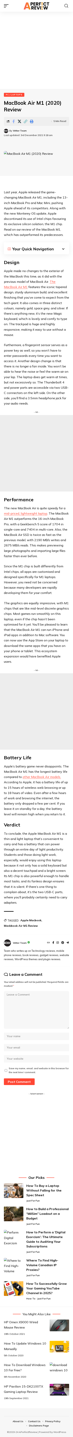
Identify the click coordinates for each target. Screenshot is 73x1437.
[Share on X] (19, 121)
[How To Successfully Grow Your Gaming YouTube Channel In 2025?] (13, 1288)
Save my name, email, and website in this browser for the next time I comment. (39, 1070)
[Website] (48, 942)
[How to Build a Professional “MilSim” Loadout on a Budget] (13, 1214)
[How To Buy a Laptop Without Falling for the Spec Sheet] (13, 1190)
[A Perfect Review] (37, 6)
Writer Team (20, 130)
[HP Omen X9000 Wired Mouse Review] (59, 1325)
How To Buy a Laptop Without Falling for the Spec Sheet (44, 1190)
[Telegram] (67, 942)
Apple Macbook (30, 920)
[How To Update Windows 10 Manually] (59, 1347)
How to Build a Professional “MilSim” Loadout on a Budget (47, 1213)
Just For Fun (33, 1200)
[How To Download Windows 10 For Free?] (59, 1368)
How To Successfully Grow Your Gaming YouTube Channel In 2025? (46, 1288)
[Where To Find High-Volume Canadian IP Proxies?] (13, 1265)
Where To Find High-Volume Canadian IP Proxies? (42, 1265)
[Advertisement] (36, 50)
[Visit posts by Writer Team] (6, 131)
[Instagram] (57, 942)
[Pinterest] (62, 942)
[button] (7, 5)
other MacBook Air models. (42, 777)
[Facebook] (53, 942)
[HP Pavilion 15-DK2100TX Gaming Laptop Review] (59, 1390)
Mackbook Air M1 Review (21, 926)
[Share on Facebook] (13, 121)
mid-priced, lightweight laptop (25, 513)
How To (30, 1298)
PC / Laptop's (14, 94)
